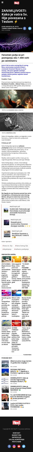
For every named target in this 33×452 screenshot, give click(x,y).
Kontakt (16, 433)
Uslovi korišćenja (16, 439)
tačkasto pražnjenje (21, 249)
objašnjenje (6, 249)
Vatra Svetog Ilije (21, 246)
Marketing (16, 435)
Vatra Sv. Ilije (7, 246)
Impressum (16, 437)
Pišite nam (16, 442)
